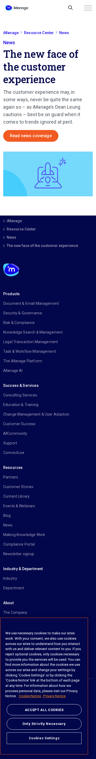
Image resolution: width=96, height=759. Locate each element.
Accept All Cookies (44, 710)
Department (13, 588)
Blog (7, 515)
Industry (10, 578)
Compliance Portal (19, 544)
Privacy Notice (54, 696)
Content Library (16, 496)
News (8, 525)
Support (10, 443)
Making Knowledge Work (24, 535)
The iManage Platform (22, 361)
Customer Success (19, 424)
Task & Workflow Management (29, 351)
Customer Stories (18, 487)
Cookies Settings (44, 738)
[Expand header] (88, 8)
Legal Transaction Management (30, 342)
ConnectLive (14, 452)
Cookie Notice (30, 696)
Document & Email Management (31, 303)
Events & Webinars (19, 506)
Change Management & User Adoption (36, 414)
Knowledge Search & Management (33, 332)
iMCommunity (15, 433)
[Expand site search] (70, 8)
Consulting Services (20, 395)
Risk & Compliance (19, 322)
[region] (44, 686)
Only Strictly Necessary (44, 724)
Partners (10, 477)
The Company (15, 612)
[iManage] (17, 8)
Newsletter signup (18, 554)
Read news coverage (31, 135)
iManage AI (13, 370)
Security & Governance (22, 313)
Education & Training (20, 405)
